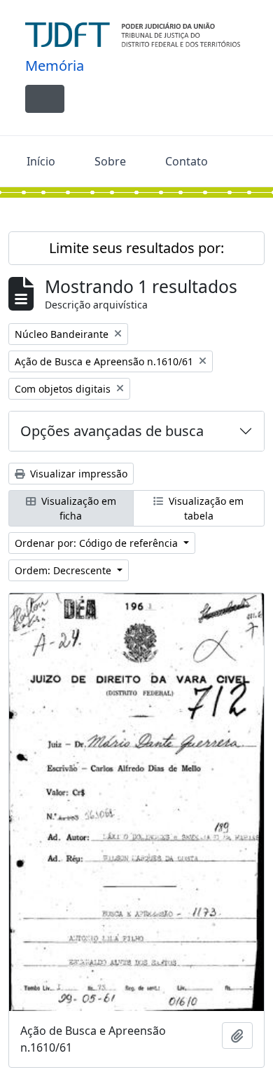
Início (41, 161)
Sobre (110, 161)
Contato (186, 161)
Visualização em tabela (205, 508)
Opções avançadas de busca (112, 430)
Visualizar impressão (77, 473)
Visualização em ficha (77, 508)
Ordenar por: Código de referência (98, 543)
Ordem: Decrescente (64, 570)
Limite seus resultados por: (136, 247)
